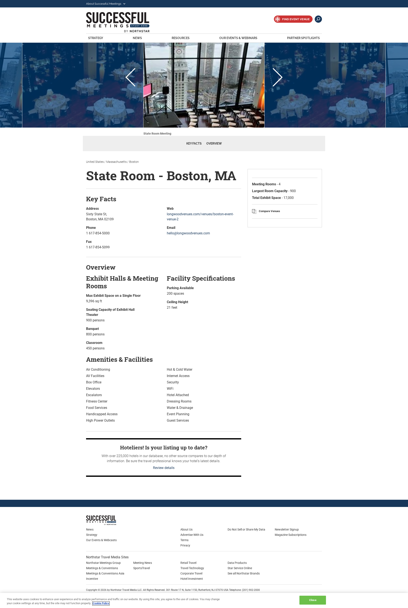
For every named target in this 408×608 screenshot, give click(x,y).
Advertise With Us (191, 534)
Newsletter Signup (287, 529)
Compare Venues (269, 211)
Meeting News (142, 562)
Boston (134, 161)
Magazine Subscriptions (290, 534)
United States (95, 161)
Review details (163, 468)
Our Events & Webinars (238, 38)
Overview (214, 143)
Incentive (92, 578)
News (137, 38)
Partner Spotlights (303, 38)
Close (312, 600)
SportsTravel (141, 568)
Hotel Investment (191, 578)
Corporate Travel (191, 573)
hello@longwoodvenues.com (188, 233)
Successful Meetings (123, 22)
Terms (184, 540)
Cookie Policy (101, 603)
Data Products (237, 562)
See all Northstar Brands (244, 573)
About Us (186, 529)
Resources (181, 38)
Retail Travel (188, 562)
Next (278, 78)
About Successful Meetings (104, 3)
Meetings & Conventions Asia (105, 573)
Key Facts (194, 143)
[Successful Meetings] (113, 520)
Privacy (185, 545)
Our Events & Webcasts (101, 540)
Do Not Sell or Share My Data (246, 529)
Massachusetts (116, 161)
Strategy (95, 38)
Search (318, 19)
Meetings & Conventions (102, 568)
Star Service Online (240, 568)
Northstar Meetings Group (103, 562)
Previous (130, 78)
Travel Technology (192, 568)
